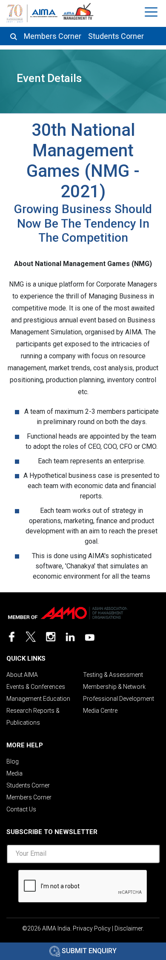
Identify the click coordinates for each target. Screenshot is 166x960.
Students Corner (116, 36)
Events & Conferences (35, 686)
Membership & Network (114, 686)
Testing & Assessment (113, 674)
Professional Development (118, 698)
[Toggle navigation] (152, 12)
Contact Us (21, 809)
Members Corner (52, 36)
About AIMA (22, 674)
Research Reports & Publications (33, 716)
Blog (12, 761)
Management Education (38, 698)
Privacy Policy (92, 928)
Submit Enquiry (88, 951)
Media (14, 773)
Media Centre (100, 710)
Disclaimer (128, 928)
